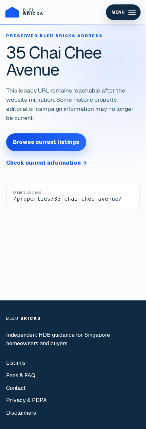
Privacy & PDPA (26, 400)
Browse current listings (46, 142)
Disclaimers (21, 412)
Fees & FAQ (20, 375)
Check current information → (46, 162)
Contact (16, 388)
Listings (15, 362)
